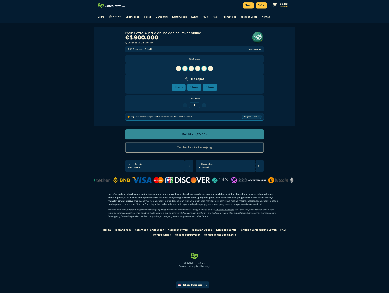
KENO (194, 16)
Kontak (266, 16)
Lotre (101, 16)
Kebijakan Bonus (226, 229)
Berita (107, 229)
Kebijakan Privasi (178, 229)
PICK (205, 16)
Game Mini (161, 16)
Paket (147, 16)
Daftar (261, 5)
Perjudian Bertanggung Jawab (258, 229)
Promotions (229, 16)
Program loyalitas (252, 117)
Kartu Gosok (179, 16)
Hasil (215, 16)
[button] (194, 68)
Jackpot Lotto (249, 16)
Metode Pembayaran (187, 234)
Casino (117, 16)
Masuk (248, 5)
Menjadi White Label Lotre (220, 234)
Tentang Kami (122, 229)
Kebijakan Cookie (202, 229)
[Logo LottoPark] (111, 5)
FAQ (283, 229)
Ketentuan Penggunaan (149, 229)
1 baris (178, 87)
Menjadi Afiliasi (162, 234)
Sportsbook (132, 16)
